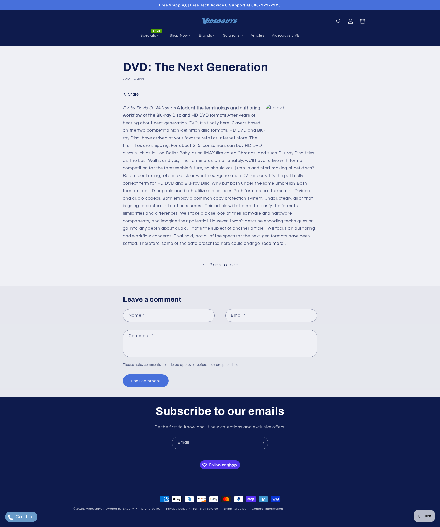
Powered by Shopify (118, 508)
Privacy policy (176, 509)
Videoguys (94, 508)
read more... (274, 243)
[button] (339, 21)
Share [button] (133, 94)
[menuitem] (151, 35)
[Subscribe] (262, 443)
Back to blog (224, 265)
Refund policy (150, 509)
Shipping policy (235, 509)
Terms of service (205, 509)
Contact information (267, 509)
